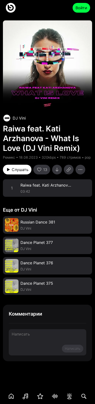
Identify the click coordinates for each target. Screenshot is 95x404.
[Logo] (11, 8)
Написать (72, 348)
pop (88, 157)
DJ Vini (19, 118)
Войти (81, 7)
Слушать (20, 169)
